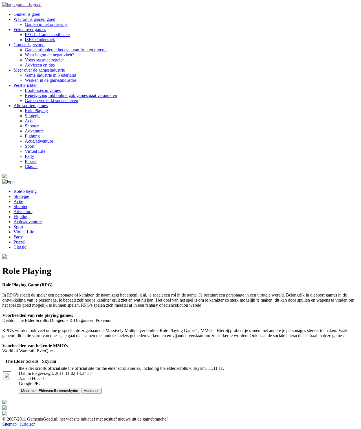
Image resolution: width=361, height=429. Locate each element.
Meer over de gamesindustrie (39, 70)
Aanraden (91, 391)
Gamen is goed (27, 14)
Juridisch (28, 424)
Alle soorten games (31, 105)
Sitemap (9, 424)
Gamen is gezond (29, 44)
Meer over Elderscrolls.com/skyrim (49, 391)
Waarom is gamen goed (34, 19)
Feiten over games (30, 29)
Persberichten (26, 85)
